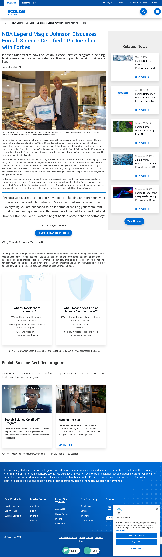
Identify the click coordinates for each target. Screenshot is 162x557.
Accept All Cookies (136, 535)
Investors (122, 2)
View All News (134, 221)
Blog (32, 511)
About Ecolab (87, 506)
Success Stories (12, 516)
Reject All (136, 542)
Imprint (58, 519)
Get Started (64, 445)
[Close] (157, 509)
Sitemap (59, 523)
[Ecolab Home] (14, 12)
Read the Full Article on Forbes (53, 233)
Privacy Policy (86, 537)
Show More (140, 77)
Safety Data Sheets (138, 2)
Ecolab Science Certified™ (81, 149)
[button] (143, 11)
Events (33, 516)
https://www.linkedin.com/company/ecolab (109, 508)
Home (4, 23)
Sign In (155, 2)
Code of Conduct (88, 520)
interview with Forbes (20, 152)
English (109, 2)
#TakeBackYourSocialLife (77, 159)
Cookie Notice (121, 530)
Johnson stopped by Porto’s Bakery (70, 182)
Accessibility (60, 509)
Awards (33, 506)
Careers (84, 511)
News (32, 520)
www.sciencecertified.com (87, 351)
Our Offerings (11, 511)
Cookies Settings (136, 548)
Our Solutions (11, 506)
